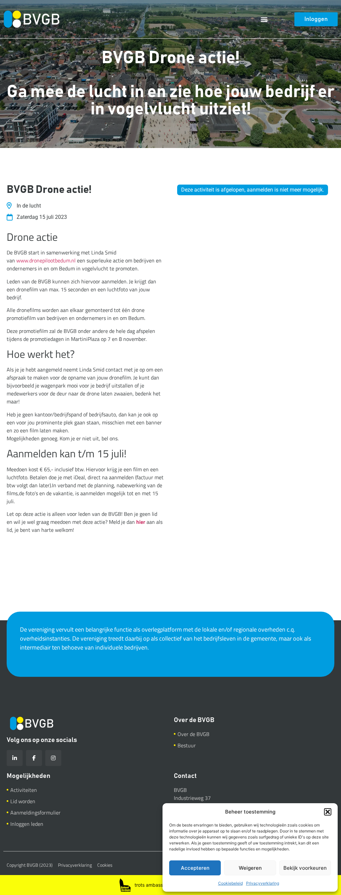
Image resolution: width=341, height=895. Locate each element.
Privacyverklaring (262, 883)
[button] (327, 812)
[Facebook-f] (34, 758)
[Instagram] (53, 758)
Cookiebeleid (230, 883)
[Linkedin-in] (15, 758)
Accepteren (195, 868)
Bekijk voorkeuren (305, 868)
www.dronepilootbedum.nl (46, 260)
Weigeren (250, 868)
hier (140, 522)
